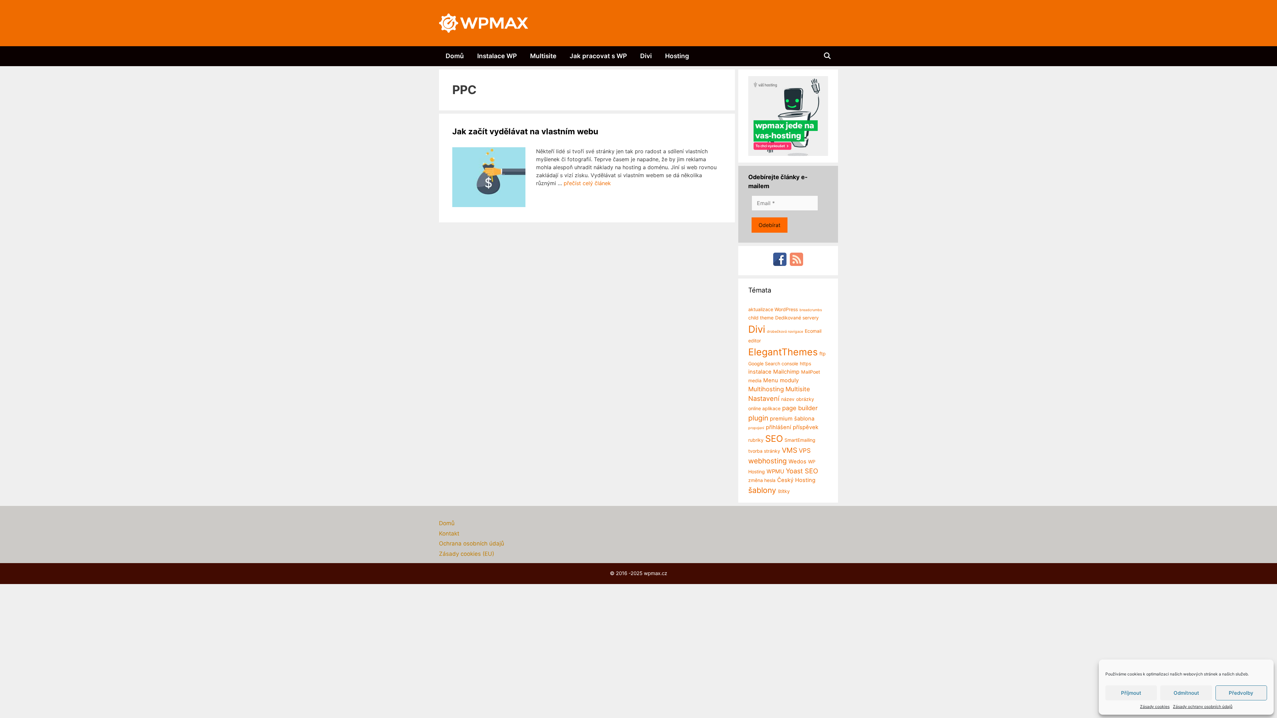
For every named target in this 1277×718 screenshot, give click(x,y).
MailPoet (810, 372)
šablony (762, 490)
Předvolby (1241, 693)
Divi (646, 56)
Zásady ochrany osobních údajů (1202, 706)
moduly (789, 380)
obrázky (805, 399)
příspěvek (805, 427)
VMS (789, 450)
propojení (756, 428)
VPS (805, 450)
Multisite (543, 56)
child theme (761, 317)
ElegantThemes (783, 352)
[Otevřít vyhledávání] (827, 56)
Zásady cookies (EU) (466, 553)
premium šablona (792, 418)
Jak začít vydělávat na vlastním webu (525, 131)
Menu (770, 380)
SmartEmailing (799, 440)
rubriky (756, 440)
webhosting (767, 461)
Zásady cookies (1155, 706)
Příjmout (1131, 693)
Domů (455, 56)
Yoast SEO (802, 471)
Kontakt (449, 533)
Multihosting (766, 389)
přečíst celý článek (587, 183)
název (787, 399)
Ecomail (813, 331)
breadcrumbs (810, 310)
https (805, 363)
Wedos (797, 461)
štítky (784, 491)
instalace (760, 371)
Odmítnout (1186, 693)
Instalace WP (497, 56)
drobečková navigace (785, 331)
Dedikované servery (797, 317)
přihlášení (778, 427)
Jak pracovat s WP (598, 56)
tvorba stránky (764, 451)
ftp (822, 353)
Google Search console (773, 363)
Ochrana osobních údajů (471, 543)
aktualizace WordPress (773, 309)
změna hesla (762, 480)
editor (754, 340)
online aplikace (764, 408)
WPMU (775, 471)
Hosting (677, 56)
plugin (758, 418)
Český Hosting (796, 480)
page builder (800, 408)
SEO (774, 438)
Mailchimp (786, 371)
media (755, 380)
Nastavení (764, 399)
